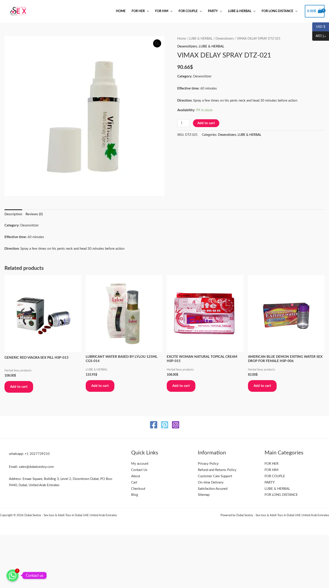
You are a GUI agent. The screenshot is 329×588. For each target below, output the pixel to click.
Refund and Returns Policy (217, 470)
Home (121, 11)
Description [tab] (13, 214)
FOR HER (138, 11)
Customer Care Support (215, 476)
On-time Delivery (211, 482)
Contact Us (139, 470)
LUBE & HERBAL (239, 11)
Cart (134, 482)
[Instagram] (175, 425)
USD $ (318, 27)
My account (139, 463)
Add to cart (206, 123)
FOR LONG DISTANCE (277, 11)
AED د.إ (319, 36)
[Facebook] (154, 425)
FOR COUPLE (188, 11)
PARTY (213, 11)
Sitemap (203, 494)
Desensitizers (225, 38)
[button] (157, 43)
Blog (134, 494)
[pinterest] (164, 425)
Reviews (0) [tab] (34, 214)
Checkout (138, 488)
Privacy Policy (208, 463)
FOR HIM (161, 11)
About (135, 476)
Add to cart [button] (19, 386)
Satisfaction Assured (212, 488)
